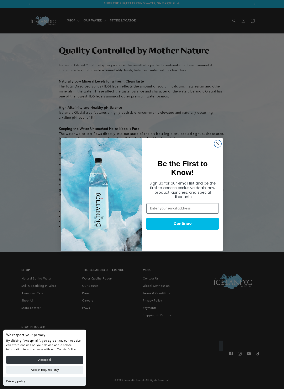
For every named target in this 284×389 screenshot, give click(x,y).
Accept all (44, 359)
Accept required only (45, 369)
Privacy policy (16, 381)
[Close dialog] (217, 143)
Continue (183, 223)
